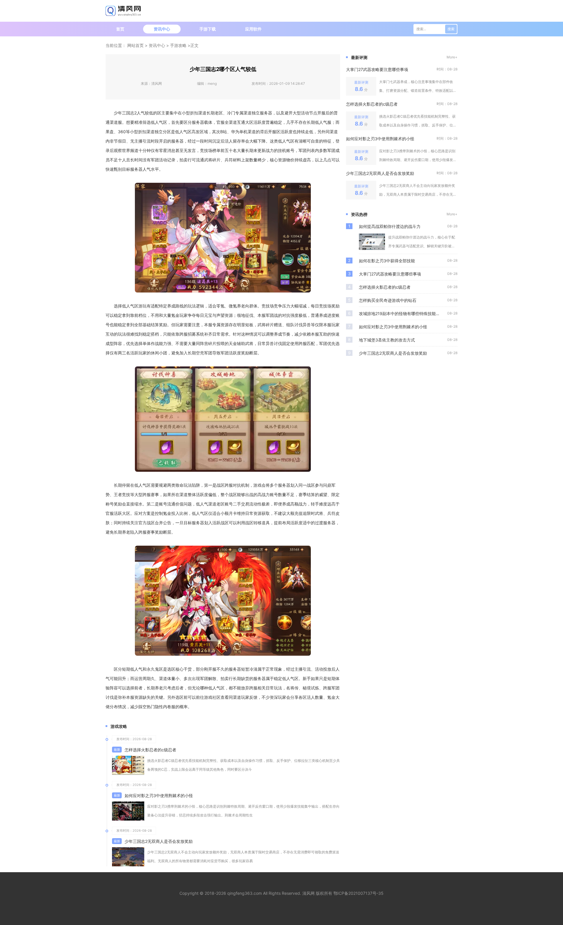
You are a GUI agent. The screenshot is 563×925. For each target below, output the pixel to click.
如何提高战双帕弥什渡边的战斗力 (389, 226)
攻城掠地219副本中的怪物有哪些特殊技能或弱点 (403, 313)
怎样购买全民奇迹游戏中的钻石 (387, 300)
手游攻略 (178, 45)
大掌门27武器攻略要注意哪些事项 (377, 69)
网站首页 (135, 45)
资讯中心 (162, 28)
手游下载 (207, 28)
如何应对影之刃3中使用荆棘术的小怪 (159, 795)
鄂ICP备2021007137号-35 (358, 893)
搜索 (451, 29)
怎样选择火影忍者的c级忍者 (150, 749)
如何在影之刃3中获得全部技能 (387, 260)
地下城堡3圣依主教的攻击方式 (387, 339)
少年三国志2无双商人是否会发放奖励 (159, 841)
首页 (120, 28)
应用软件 (253, 28)
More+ (452, 57)
